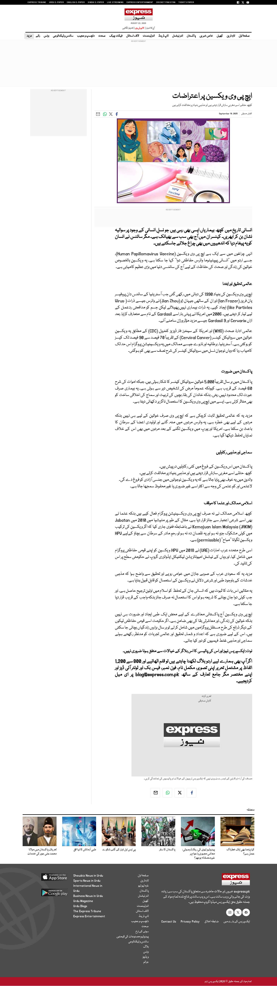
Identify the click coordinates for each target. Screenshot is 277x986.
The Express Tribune (87, 911)
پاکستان (191, 36)
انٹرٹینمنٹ (149, 36)
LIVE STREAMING (115, 2)
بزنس (46, 36)
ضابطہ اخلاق (211, 921)
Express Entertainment (89, 916)
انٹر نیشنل (177, 36)
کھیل (220, 36)
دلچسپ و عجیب (86, 36)
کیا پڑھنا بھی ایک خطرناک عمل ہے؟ (240, 851)
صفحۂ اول (244, 36)
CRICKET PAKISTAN (165, 2)
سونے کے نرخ (142, 931)
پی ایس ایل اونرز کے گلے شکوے (119, 849)
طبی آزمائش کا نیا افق (84, 849)
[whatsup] (167, 792)
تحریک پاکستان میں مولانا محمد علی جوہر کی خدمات (42, 851)
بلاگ (146, 947)
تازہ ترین (231, 36)
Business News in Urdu (88, 896)
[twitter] (179, 792)
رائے (38, 36)
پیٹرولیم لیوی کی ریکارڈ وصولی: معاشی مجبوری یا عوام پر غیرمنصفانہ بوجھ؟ (198, 853)
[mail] (155, 792)
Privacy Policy (190, 921)
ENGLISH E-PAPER (76, 2)
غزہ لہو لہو (143, 886)
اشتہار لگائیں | (128, 28)
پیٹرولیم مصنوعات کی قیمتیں (132, 936)
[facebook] (191, 792)
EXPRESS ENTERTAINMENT (140, 2)
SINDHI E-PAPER (96, 2)
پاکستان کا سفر (167, 849)
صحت (102, 36)
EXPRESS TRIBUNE (37, 2)
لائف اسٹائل (132, 36)
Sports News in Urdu (86, 880)
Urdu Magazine (83, 901)
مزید (29, 36)
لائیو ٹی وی (139, 28)
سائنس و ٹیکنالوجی (63, 36)
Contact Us (168, 921)
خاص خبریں (206, 36)
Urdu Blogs (80, 906)
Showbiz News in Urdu (88, 875)
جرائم (146, 962)
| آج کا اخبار (149, 28)
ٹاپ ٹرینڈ (163, 36)
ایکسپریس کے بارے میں (236, 921)
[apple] (47, 878)
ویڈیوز (145, 957)
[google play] (47, 894)
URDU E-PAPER (56, 2)
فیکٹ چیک (115, 36)
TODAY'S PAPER (186, 2)
